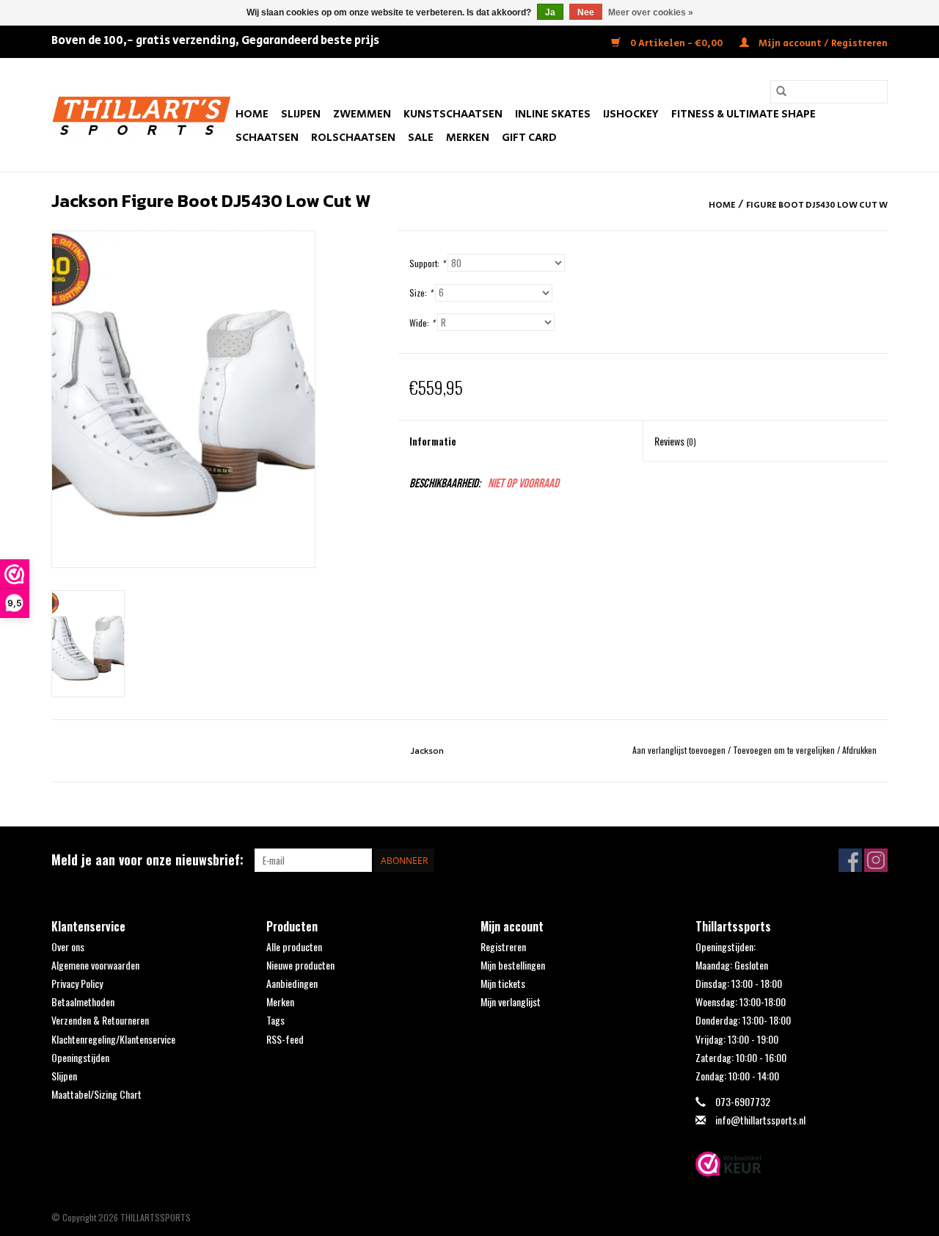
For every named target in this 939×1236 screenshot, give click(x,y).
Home (251, 114)
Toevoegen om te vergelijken (785, 750)
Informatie (432, 440)
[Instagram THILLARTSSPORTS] (876, 860)
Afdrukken (859, 750)
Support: (427, 263)
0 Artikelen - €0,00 (676, 44)
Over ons (67, 946)
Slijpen (301, 114)
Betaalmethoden (82, 1001)
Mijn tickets (503, 983)
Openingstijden (80, 1057)
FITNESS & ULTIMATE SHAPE (743, 114)
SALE (421, 137)
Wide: (422, 322)
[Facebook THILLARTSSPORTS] (850, 860)
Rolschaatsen (353, 137)
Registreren (503, 946)
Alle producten (294, 946)
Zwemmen (362, 114)
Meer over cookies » (650, 12)
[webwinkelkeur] (791, 1164)
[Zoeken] (781, 91)
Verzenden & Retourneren (100, 1020)
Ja (550, 12)
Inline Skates (553, 114)
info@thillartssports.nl (760, 1119)
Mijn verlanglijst (511, 1001)
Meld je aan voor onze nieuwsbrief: (147, 860)
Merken (467, 137)
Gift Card (529, 137)
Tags (275, 1020)
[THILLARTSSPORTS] (141, 115)
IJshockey (631, 114)
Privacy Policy (77, 983)
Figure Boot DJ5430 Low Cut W (817, 205)
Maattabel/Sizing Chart (96, 1094)
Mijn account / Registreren (822, 44)
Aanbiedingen (292, 983)
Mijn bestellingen (513, 965)
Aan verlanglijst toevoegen (680, 750)
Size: (421, 292)
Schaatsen (267, 137)
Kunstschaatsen (453, 114)
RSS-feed (285, 1039)
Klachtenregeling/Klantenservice (113, 1039)
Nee (585, 12)
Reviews (675, 440)
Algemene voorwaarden (95, 965)
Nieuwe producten (300, 965)
